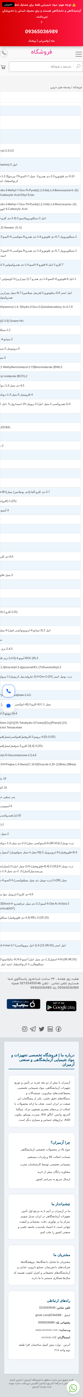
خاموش (8, 4)
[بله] (8, 706)
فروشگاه (41, 52)
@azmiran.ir (49, 1337)
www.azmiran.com (47, 1329)
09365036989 (41, 32)
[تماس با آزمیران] (8, 691)
